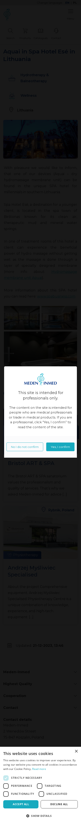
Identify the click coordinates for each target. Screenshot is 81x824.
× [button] (76, 751)
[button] (40, 816)
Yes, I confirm (60, 447)
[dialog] (40, 785)
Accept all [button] (21, 804)
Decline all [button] (59, 804)
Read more (39, 769)
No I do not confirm (25, 447)
